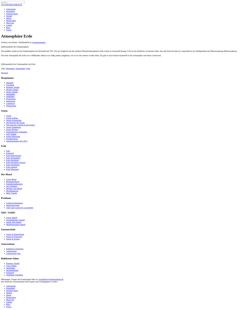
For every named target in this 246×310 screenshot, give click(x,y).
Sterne (8, 18)
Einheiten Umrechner (14, 249)
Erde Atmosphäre (13, 158)
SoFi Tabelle (11, 134)
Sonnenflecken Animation (16, 132)
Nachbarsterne (12, 139)
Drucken (4, 73)
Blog (8, 27)
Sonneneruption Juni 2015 (16, 141)
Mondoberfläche (12, 182)
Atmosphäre (20, 68)
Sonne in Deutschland (15, 234)
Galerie (9, 25)
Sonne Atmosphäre (14, 120)
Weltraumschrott (12, 205)
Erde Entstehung (13, 165)
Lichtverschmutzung (14, 203)
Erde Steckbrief (12, 160)
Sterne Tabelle (12, 92)
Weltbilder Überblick (14, 275)
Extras (8, 30)
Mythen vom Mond (14, 189)
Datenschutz (11, 106)
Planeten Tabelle (12, 87)
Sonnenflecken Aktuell (15, 220)
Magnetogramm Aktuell (15, 224)
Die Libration (11, 186)
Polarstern (10, 273)
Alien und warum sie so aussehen (19, 208)
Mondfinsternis (12, 191)
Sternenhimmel (12, 270)
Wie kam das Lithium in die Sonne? (20, 125)
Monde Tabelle (12, 90)
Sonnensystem (12, 14)
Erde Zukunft (11, 167)
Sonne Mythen (12, 130)
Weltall (9, 16)
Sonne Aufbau (12, 118)
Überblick (10, 85)
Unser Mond (11, 179)
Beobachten (11, 21)
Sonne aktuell (11, 218)
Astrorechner (11, 251)
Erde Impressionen (13, 155)
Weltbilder (10, 96)
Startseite (9, 83)
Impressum (10, 101)
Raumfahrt (10, 11)
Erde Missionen (12, 169)
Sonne (8, 116)
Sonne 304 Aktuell (13, 222)
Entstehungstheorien (14, 184)
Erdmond (10, 153)
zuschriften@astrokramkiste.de (50, 279)
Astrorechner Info (13, 253)
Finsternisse (11, 99)
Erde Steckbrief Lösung (15, 162)
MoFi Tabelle (11, 193)
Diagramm (10, 68)
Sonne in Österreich (14, 237)
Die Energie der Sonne (15, 123)
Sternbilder (10, 94)
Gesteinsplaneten (38, 42)
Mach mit (10, 23)
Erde (28, 68)
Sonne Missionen (13, 136)
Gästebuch (10, 103)
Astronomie (11, 9)
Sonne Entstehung (13, 127)
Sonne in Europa (13, 239)
